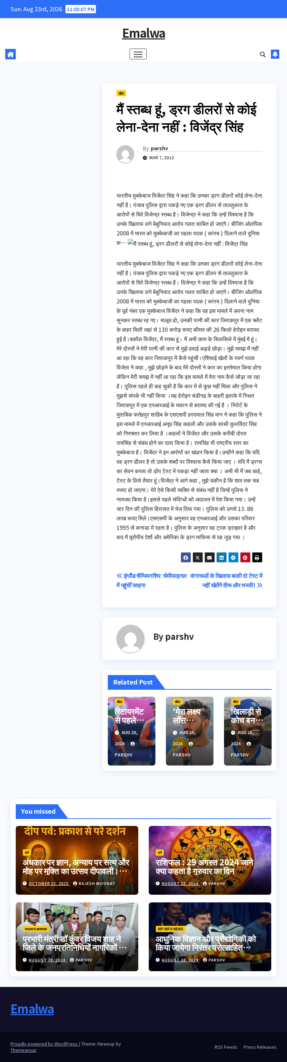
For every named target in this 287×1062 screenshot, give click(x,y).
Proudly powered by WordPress (44, 1043)
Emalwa (143, 32)
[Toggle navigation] (138, 54)
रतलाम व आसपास (36, 928)
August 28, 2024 (181, 883)
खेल (121, 93)
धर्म (27, 852)
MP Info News (170, 928)
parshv (159, 148)
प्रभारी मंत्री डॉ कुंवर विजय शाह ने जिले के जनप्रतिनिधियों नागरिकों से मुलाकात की (73, 947)
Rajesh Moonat (97, 883)
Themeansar (23, 1050)
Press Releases (260, 1046)
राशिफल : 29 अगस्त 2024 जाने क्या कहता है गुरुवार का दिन (204, 866)
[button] (263, 54)
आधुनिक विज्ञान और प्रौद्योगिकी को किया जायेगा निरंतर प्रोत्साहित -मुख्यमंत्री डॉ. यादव (206, 947)
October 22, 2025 (49, 883)
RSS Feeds (226, 1046)
